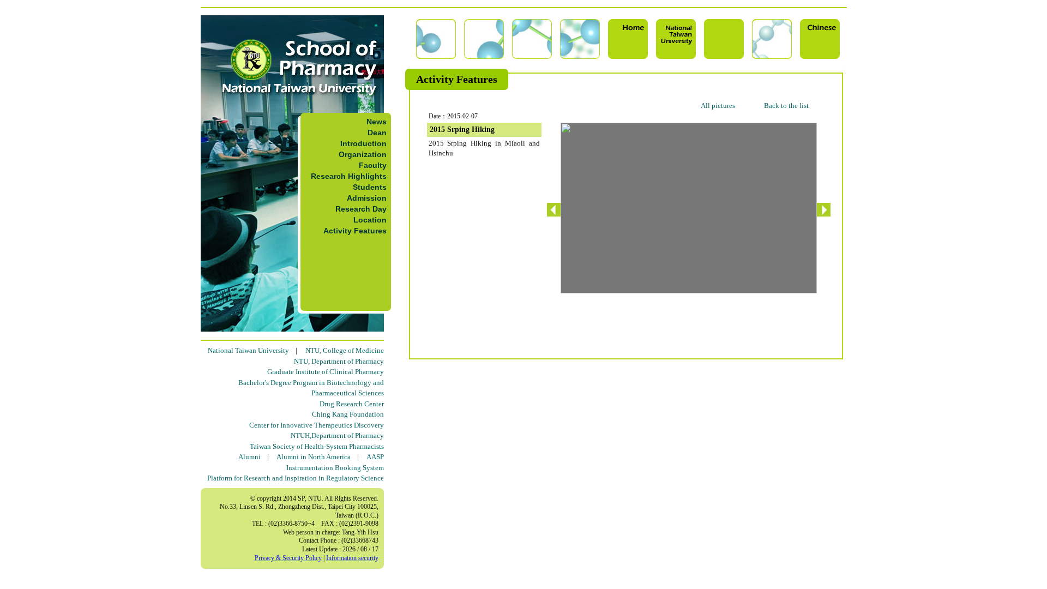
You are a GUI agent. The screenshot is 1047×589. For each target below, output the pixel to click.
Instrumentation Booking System (335, 468)
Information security (352, 558)
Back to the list (786, 105)
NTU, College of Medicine (344, 350)
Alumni (249, 457)
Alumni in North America (313, 457)
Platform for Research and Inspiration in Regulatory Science (295, 478)
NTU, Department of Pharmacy (339, 361)
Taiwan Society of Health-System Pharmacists (317, 446)
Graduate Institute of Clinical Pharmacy (325, 372)
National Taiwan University (248, 350)
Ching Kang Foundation (348, 414)
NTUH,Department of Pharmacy (337, 435)
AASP (375, 457)
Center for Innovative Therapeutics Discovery (316, 425)
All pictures (718, 105)
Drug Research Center (352, 404)
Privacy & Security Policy (288, 558)
